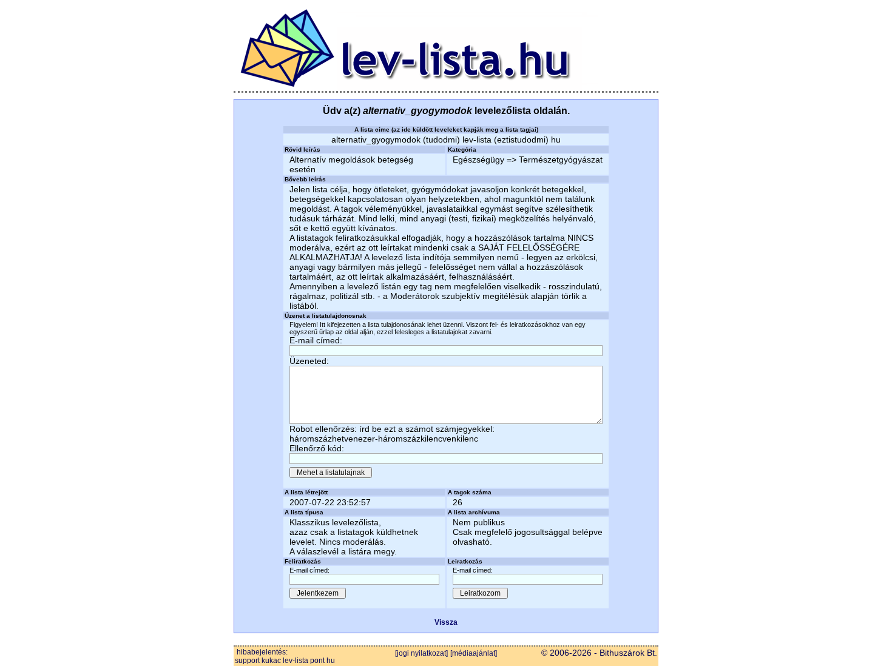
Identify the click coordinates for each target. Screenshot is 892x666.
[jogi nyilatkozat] (421, 653)
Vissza (446, 622)
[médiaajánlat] (473, 653)
